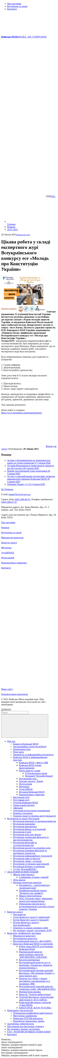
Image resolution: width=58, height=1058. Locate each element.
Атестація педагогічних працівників (31, 810)
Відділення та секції (17, 6)
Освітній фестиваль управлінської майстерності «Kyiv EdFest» (36, 998)
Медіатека (6, 547)
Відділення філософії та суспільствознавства (25, 843)
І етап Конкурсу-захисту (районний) (31, 917)
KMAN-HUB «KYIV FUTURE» (35, 1007)
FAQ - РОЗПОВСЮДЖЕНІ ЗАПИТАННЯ (28, 1031)
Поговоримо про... (28, 778)
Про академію (14, 3)
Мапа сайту (7, 689)
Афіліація (18, 808)
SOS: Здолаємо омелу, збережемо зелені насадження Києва (35, 899)
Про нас (11, 741)
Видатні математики (29, 960)
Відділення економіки (24, 824)
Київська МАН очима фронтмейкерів (30, 766)
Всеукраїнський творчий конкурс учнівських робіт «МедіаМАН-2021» (37, 987)
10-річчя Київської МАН (25, 802)
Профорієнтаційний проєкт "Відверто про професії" (33, 891)
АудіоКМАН (7, 552)
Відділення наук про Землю (27, 834)
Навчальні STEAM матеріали (28, 1018)
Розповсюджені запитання (14, 694)
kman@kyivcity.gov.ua (19, 494)
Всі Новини (7, 489)
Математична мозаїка (30, 991)
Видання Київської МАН (31, 792)
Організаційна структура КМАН (29, 746)
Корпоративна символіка (14, 562)
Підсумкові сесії (21, 800)
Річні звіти (18, 752)
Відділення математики (25, 826)
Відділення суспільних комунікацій (31, 864)
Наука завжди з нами (29, 770)
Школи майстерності (23, 874)
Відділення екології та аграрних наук (32, 848)
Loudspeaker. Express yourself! (34, 877)
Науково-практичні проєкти (27, 882)
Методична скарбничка (25, 1015)
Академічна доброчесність (20, 1023)
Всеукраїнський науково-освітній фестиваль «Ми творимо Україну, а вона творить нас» (36, 973)
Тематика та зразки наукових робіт (30, 928)
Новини (5, 527)
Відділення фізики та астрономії (29, 829)
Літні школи (19, 880)
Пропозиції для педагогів (20, 1010)
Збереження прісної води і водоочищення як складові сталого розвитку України (36, 906)
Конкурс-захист (9, 542)
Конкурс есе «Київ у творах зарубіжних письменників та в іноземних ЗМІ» (34, 981)
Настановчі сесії (21, 797)
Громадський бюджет (24, 805)
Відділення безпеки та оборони (29, 866)
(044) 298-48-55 (22, 499)
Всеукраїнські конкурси (25, 938)
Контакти (12, 9)
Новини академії (23, 235)
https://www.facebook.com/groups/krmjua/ (21, 413)
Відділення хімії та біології (26, 858)
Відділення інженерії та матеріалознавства (34, 821)
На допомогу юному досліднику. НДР (32, 930)
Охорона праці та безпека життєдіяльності (34, 816)
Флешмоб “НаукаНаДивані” (39, 776)
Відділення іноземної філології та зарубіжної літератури (30, 851)
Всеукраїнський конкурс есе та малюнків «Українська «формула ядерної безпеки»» (35, 965)
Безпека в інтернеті (23, 813)
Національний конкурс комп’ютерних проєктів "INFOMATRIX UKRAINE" (33, 954)
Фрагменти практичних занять (28, 1021)
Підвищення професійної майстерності (33, 1013)
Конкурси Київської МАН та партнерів (33, 944)
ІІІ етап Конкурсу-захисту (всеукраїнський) (26, 923)
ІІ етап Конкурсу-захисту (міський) (31, 920)
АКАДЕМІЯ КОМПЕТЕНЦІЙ (22, 872)
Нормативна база (21, 749)
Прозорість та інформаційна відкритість (33, 754)
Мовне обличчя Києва (30, 896)
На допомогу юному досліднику (23, 1029)
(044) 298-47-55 (9, 502)
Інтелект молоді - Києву (31, 781)
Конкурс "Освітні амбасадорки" (35, 994)
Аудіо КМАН (26, 789)
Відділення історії (22, 832)
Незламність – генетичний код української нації (34, 886)
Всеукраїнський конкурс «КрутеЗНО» (32, 941)
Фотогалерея (7, 557)
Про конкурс (19, 914)
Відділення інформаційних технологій (32, 856)
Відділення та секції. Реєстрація (23, 818)
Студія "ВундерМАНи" (25, 869)
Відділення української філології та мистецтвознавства (31, 838)
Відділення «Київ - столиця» (27, 861)
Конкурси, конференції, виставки (24, 933)
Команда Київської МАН (25, 744)
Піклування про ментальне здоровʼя (25, 1026)
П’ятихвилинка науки (36, 773)
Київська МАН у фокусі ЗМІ (33, 762)
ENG (52, 196)
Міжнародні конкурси (12, 537)
